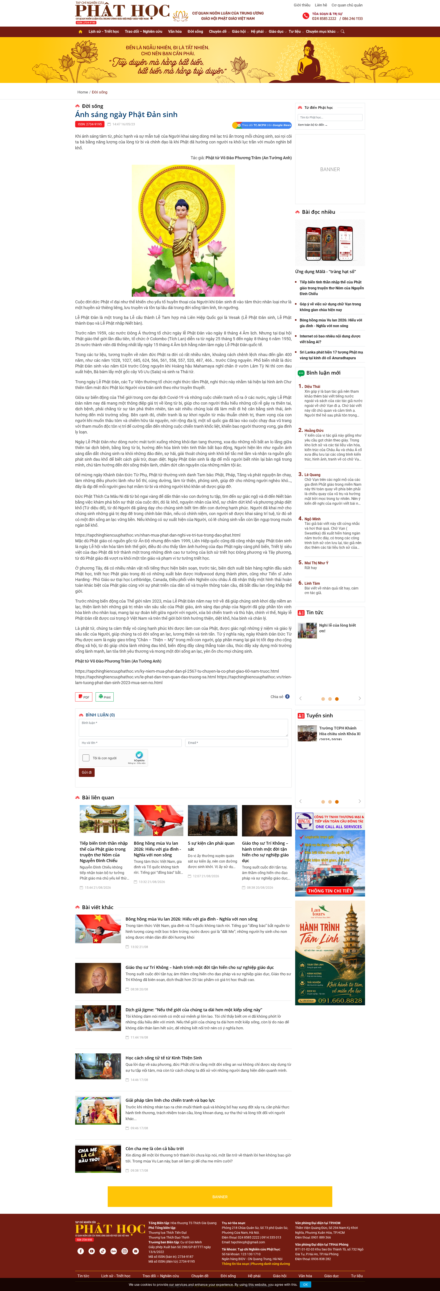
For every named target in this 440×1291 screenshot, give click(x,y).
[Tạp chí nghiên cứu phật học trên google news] (262, 125)
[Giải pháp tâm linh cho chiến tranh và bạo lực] (99, 1115)
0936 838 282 (321, 1259)
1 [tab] (323, 699)
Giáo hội (239, 31)
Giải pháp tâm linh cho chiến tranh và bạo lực (170, 1100)
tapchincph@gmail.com (248, 1242)
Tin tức (314, 612)
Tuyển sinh (319, 715)
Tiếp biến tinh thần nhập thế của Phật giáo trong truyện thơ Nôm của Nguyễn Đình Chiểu (104, 851)
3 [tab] (337, 699)
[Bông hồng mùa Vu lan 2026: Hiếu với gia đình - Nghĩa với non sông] (158, 820)
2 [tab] (330, 699)
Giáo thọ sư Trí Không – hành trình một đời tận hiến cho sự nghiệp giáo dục (265, 851)
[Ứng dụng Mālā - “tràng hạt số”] (330, 242)
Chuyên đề (218, 31)
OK (305, 1284)
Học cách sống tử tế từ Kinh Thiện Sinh (164, 1058)
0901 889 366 (321, 1237)
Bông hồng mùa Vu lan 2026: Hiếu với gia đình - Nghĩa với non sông (157, 848)
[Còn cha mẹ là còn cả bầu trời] (99, 1160)
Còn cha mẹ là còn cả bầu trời (155, 1148)
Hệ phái (257, 31)
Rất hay (311, 568)
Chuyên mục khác (321, 31)
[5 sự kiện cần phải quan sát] (212, 820)
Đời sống (195, 31)
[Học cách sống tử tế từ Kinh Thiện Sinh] (99, 1069)
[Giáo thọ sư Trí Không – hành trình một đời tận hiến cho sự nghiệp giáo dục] (267, 820)
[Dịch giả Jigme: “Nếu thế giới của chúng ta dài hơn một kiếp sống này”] (99, 1024)
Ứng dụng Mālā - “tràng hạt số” (325, 271)
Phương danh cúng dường (270, 1264)
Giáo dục (276, 31)
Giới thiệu (302, 5)
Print (107, 697)
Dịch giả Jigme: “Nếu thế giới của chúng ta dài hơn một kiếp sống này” (194, 1009)
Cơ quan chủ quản (347, 5)
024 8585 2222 (248, 1237)
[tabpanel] (104, 851)
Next (360, 698)
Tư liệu (295, 31)
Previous (300, 698)
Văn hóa (175, 31)
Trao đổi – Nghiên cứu (143, 31)
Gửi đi (87, 772)
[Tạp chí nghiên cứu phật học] (122, 12)
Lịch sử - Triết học (104, 31)
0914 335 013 (271, 1237)
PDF (86, 697)
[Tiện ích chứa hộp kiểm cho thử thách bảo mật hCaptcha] (113, 758)
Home (82, 92)
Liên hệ (321, 5)
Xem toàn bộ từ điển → (313, 124)
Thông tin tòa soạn (235, 1264)
